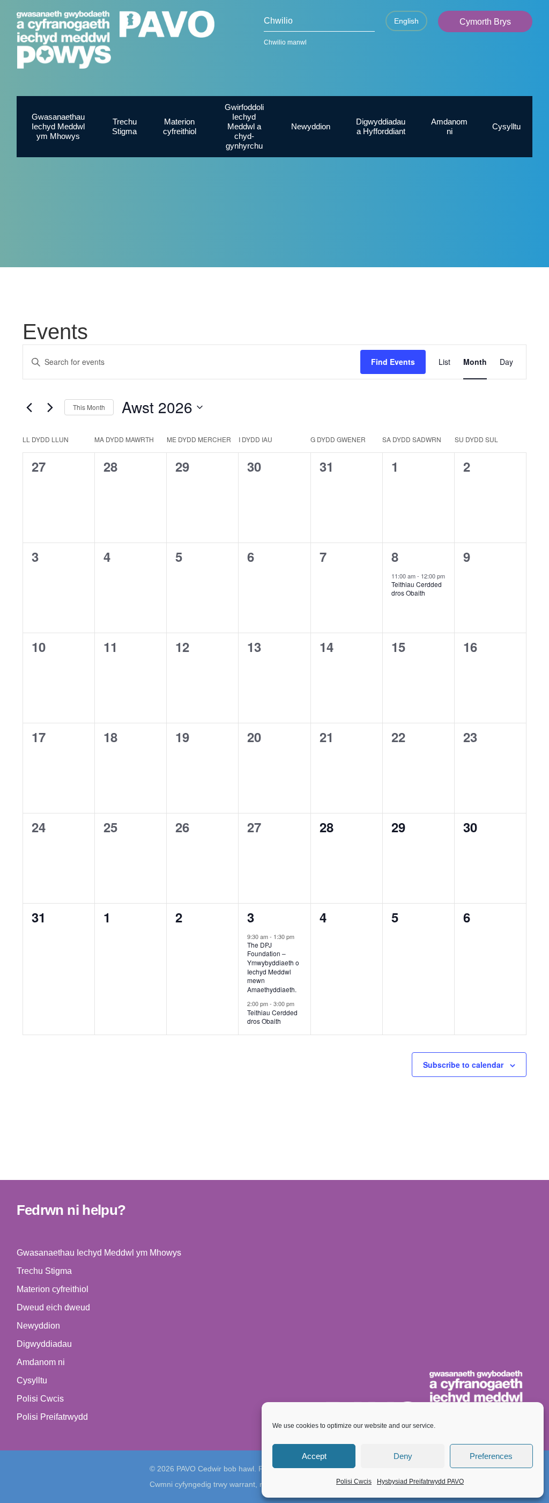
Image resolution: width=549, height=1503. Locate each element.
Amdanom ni (449, 126)
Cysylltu (506, 126)
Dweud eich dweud (53, 1307)
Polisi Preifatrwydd (52, 1416)
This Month (89, 407)
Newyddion (310, 126)
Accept (314, 1456)
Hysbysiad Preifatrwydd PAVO (420, 1481)
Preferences (491, 1456)
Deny (403, 1456)
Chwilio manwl (285, 42)
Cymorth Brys (485, 21)
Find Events (393, 361)
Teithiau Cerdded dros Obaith (416, 589)
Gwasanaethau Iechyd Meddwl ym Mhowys (58, 126)
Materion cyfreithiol (179, 126)
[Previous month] (29, 407)
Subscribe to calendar (463, 1064)
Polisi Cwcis (354, 1481)
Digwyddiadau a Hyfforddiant (380, 126)
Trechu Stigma (124, 126)
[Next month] (49, 407)
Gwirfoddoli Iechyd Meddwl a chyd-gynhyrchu (244, 126)
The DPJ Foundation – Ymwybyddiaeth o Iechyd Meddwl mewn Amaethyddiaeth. (273, 967)
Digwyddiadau (44, 1343)
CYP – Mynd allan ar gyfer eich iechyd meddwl (440, 255)
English (406, 21)
